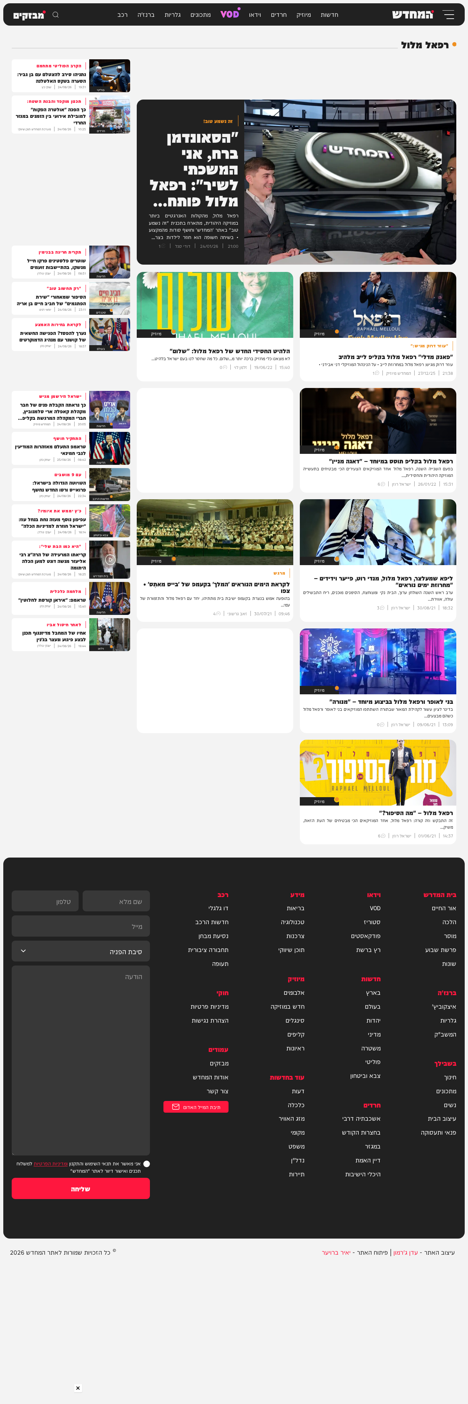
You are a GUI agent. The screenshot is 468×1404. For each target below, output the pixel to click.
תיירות (297, 1173)
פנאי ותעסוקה (438, 1132)
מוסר (450, 935)
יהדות (373, 1020)
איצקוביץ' (444, 1006)
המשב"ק (445, 1034)
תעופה (220, 963)
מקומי (298, 1132)
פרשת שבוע (440, 949)
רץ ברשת (368, 949)
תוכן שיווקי (291, 949)
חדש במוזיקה (288, 1006)
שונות (449, 963)
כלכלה (296, 1104)
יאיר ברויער (336, 1251)
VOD (229, 13)
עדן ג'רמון (405, 1251)
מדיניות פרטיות (209, 1006)
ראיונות (295, 1048)
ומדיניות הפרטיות (51, 1163)
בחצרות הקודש (361, 1132)
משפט (296, 1146)
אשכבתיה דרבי (361, 1118)
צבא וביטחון (365, 1075)
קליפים (296, 1034)
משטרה (371, 1048)
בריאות (296, 907)
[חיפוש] (56, 14)
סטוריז (372, 921)
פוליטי (373, 1061)
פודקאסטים (366, 935)
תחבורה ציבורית (208, 949)
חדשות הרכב (212, 921)
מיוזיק (304, 14)
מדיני (374, 1034)
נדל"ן (298, 1160)
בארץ (373, 992)
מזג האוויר (292, 1118)
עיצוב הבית (442, 1118)
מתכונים (200, 14)
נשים (450, 1104)
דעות (298, 1090)
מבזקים (219, 1063)
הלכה (449, 921)
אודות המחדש (211, 1076)
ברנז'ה (146, 14)
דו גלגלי (218, 907)
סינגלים (295, 1020)
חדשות (329, 14)
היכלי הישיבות (363, 1173)
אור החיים (444, 907)
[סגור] (78, 1388)
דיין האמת (368, 1160)
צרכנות (295, 935)
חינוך (450, 1076)
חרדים (279, 14)
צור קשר (218, 1090)
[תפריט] (448, 15)
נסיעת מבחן (214, 935)
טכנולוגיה (293, 921)
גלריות (173, 14)
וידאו (255, 14)
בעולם (373, 1006)
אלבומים (294, 992)
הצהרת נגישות (210, 1020)
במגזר (373, 1146)
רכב (122, 14)
